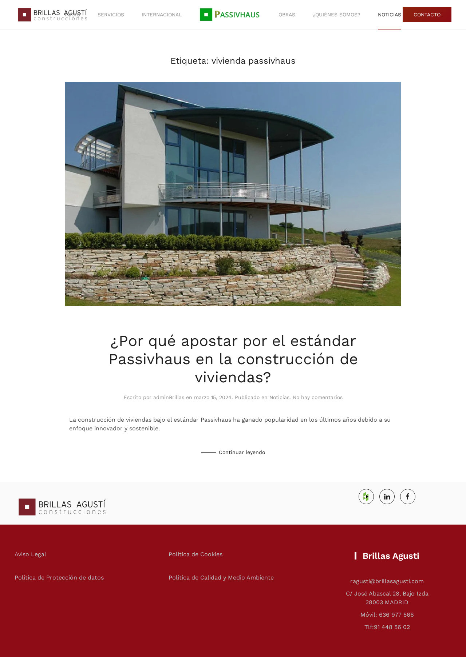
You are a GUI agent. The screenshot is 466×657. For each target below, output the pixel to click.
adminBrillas (168, 397)
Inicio (72, 14)
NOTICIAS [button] (389, 14)
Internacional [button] (162, 14)
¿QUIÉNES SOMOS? (336, 14)
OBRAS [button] (287, 14)
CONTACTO (427, 14)
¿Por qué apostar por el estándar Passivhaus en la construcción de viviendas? (233, 359)
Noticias (279, 397)
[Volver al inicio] (51, 14)
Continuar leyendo (242, 452)
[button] (230, 14)
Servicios (111, 14)
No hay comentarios (318, 397)
